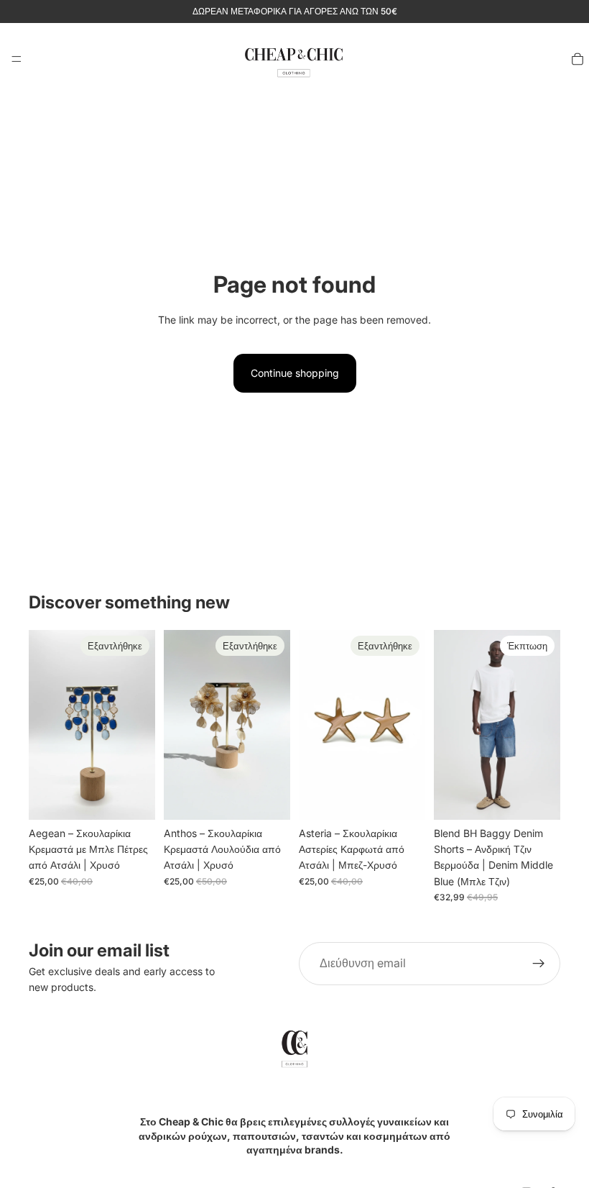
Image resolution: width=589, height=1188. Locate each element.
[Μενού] (16, 59)
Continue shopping (295, 373)
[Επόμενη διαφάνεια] (544, 725)
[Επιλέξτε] (538, 797)
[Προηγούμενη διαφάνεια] (449, 725)
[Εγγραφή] (539, 964)
